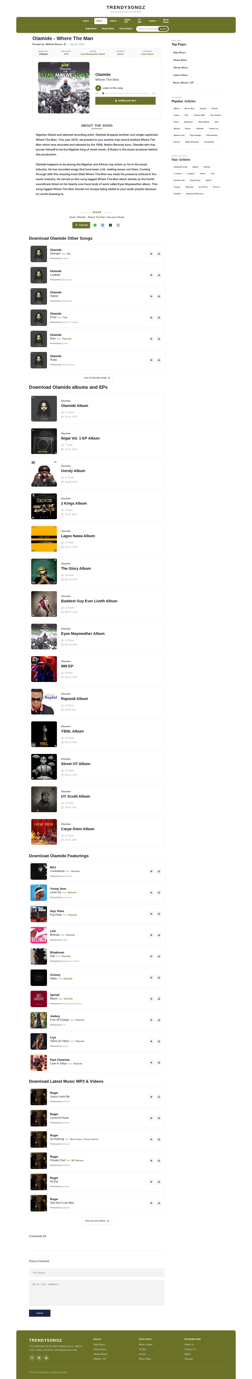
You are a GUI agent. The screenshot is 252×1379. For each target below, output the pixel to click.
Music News (145, 1359)
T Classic (178, 174)
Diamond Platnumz (194, 194)
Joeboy (203, 108)
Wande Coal (179, 135)
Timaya (177, 187)
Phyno (188, 128)
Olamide (103, 74)
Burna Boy (189, 108)
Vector (203, 174)
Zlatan (176, 115)
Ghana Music (108, 28)
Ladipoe (191, 174)
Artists (142, 1354)
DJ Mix (142, 1349)
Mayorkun (188, 122)
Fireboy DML (199, 115)
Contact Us (190, 1349)
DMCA (187, 1354)
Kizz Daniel (216, 115)
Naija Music (91, 28)
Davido (215, 108)
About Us (189, 1344)
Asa (212, 174)
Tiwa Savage (195, 135)
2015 (66, 54)
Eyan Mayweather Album (93, 54)
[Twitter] (39, 1358)
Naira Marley (203, 122)
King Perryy (195, 180)
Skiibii (208, 180)
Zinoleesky (209, 142)
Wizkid (177, 128)
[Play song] (98, 88)
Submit (39, 1313)
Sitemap (188, 1359)
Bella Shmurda (192, 142)
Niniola (207, 167)
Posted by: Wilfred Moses (47, 44)
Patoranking (211, 135)
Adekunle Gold (180, 167)
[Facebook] (32, 1358)
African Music (126, 28)
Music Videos (146, 1344)
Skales (195, 167)
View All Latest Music (95, 1221)
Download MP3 (127, 101)
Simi (217, 122)
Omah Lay (213, 128)
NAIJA (120, 54)
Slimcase (189, 187)
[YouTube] (46, 1358)
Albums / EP (100, 1359)
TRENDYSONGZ (126, 7)
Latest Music (147, 54)
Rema (176, 122)
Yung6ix (177, 194)
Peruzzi (216, 187)
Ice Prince (203, 187)
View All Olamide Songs (95, 378)
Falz (186, 115)
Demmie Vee (179, 180)
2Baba (176, 108)
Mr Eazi (177, 142)
